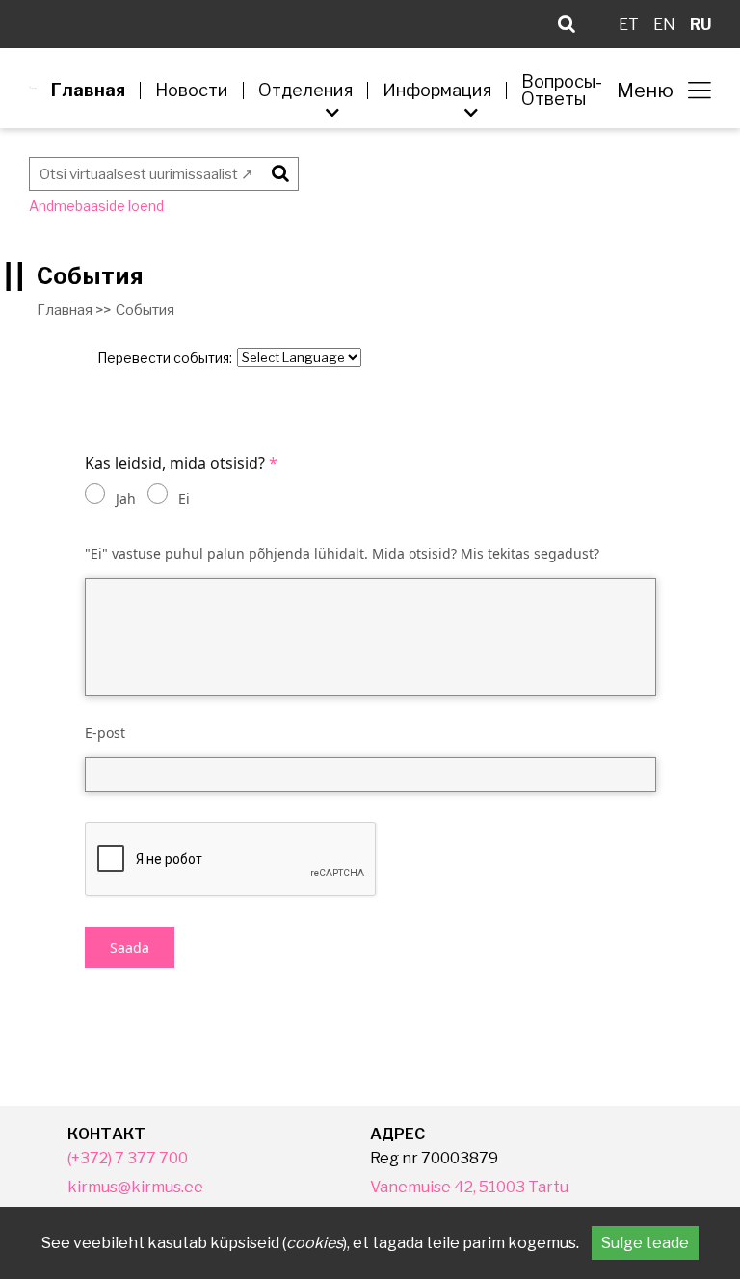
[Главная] (33, 87)
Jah (126, 498)
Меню (645, 90)
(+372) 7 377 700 (127, 1158)
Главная (88, 90)
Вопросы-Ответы (561, 90)
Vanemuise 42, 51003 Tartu (469, 1187)
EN (664, 24)
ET (629, 24)
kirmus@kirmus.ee (135, 1187)
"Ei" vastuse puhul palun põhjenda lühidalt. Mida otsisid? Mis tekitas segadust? (342, 553)
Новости (191, 90)
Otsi (277, 170)
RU (700, 24)
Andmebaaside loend (96, 205)
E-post (105, 732)
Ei (184, 498)
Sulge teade (645, 1243)
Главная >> (74, 310)
